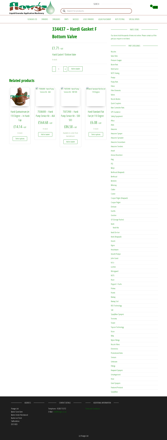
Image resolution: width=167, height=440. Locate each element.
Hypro (113, 245)
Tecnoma (114, 318)
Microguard (114, 271)
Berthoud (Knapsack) (117, 172)
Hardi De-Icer (115, 232)
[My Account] (146, 7)
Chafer (113, 189)
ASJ (112, 163)
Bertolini (114, 180)
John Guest (114, 258)
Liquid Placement (104, 19)
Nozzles (76, 19)
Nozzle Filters (115, 344)
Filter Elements (116, 90)
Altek (112, 124)
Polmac (113, 288)
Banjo (113, 168)
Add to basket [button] (45, 134)
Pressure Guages (116, 60)
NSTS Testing (120, 19)
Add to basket (75, 68)
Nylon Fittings (115, 340)
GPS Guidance (115, 112)
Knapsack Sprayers (117, 370)
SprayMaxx (114, 391)
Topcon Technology (117, 327)
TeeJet (113, 322)
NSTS (112, 275)
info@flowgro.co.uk (60, 411)
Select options (19, 138)
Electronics (114, 348)
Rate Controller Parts (117, 107)
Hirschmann (114, 249)
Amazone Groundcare (118, 142)
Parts (66, 19)
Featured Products (117, 387)
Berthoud (114, 176)
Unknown (114, 361)
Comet (113, 193)
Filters (113, 86)
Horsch (113, 241)
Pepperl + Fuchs (116, 284)
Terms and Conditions (92, 408)
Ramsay (113, 297)
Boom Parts (114, 64)
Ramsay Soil (114, 301)
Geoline (113, 215)
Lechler (113, 266)
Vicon (113, 331)
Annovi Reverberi (117, 155)
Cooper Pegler (116, 202)
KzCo (112, 262)
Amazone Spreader (117, 137)
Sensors (113, 357)
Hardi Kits (116, 227)
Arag (112, 159)
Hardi (112, 224)
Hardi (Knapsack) (116, 236)
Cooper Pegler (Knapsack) (119, 198)
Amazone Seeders (117, 146)
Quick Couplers (116, 103)
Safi (112, 310)
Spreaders (56, 19)
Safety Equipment (117, 116)
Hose (112, 378)
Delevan (113, 206)
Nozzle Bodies (115, 99)
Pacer (112, 279)
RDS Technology (116, 305)
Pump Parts (114, 81)
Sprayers (44, 19)
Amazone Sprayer (116, 133)
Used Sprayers (88, 19)
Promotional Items (117, 353)
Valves (113, 94)
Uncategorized (115, 374)
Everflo (113, 211)
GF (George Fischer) (117, 219)
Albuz (113, 120)
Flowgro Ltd (32, 19)
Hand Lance (114, 68)
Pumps (113, 77)
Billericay (114, 185)
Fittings (113, 366)
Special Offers (134, 19)
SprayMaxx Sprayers (117, 314)
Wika (112, 335)
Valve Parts (114, 56)
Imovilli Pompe (116, 254)
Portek (113, 292)
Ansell (113, 150)
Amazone (114, 129)
